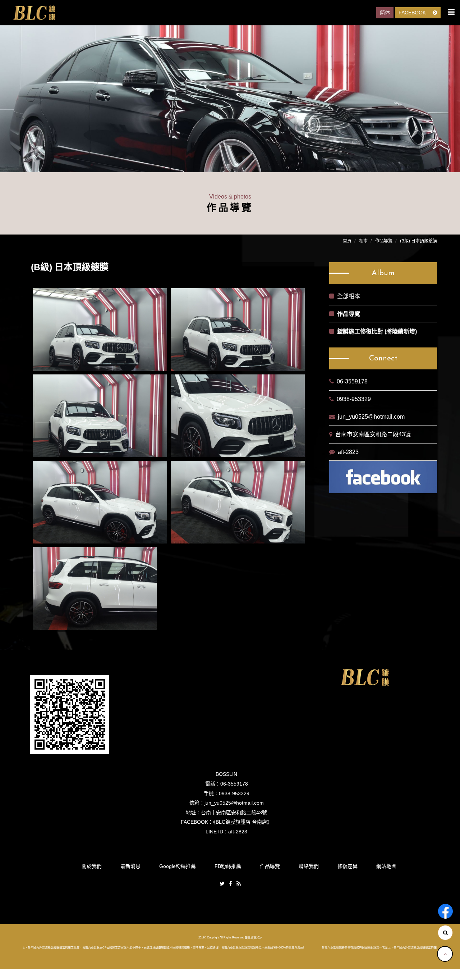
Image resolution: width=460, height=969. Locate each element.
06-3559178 (352, 381)
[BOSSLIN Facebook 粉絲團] (445, 911)
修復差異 (347, 866)
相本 (363, 241)
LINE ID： (217, 831)
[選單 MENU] (451, 11)
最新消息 (130, 866)
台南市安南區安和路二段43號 (373, 434)
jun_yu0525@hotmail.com (371, 417)
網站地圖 (386, 866)
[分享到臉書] (230, 884)
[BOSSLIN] (34, 13)
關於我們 (92, 866)
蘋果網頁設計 (253, 938)
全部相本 (348, 296)
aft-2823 (348, 452)
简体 (385, 12)
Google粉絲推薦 (177, 866)
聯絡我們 (309, 866)
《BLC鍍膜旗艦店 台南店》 (242, 822)
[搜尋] (445, 932)
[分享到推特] (222, 884)
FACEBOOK (413, 12)
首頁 (347, 241)
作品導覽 (383, 241)
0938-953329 (354, 399)
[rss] (238, 884)
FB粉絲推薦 (228, 866)
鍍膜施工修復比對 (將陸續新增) (377, 331)
